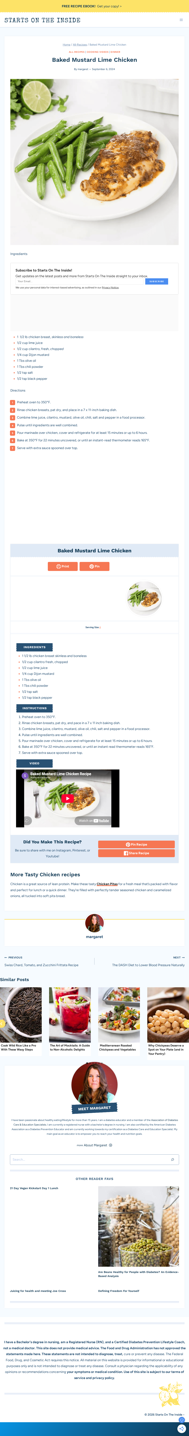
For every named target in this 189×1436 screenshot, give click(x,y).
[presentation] (138, 1226)
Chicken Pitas (107, 884)
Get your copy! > (92, 6)
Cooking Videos (98, 52)
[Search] (172, 1159)
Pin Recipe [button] (138, 844)
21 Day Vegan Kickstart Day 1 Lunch (34, 1188)
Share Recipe (138, 853)
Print (65, 566)
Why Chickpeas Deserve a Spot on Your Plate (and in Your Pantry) (166, 1049)
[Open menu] (181, 20)
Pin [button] (96, 566)
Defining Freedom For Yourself (118, 1291)
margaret (83, 69)
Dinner (115, 52)
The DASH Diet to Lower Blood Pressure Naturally (148, 961)
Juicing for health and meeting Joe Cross (38, 1291)
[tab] (87, 1063)
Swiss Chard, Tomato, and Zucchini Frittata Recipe (41, 961)
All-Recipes (77, 52)
